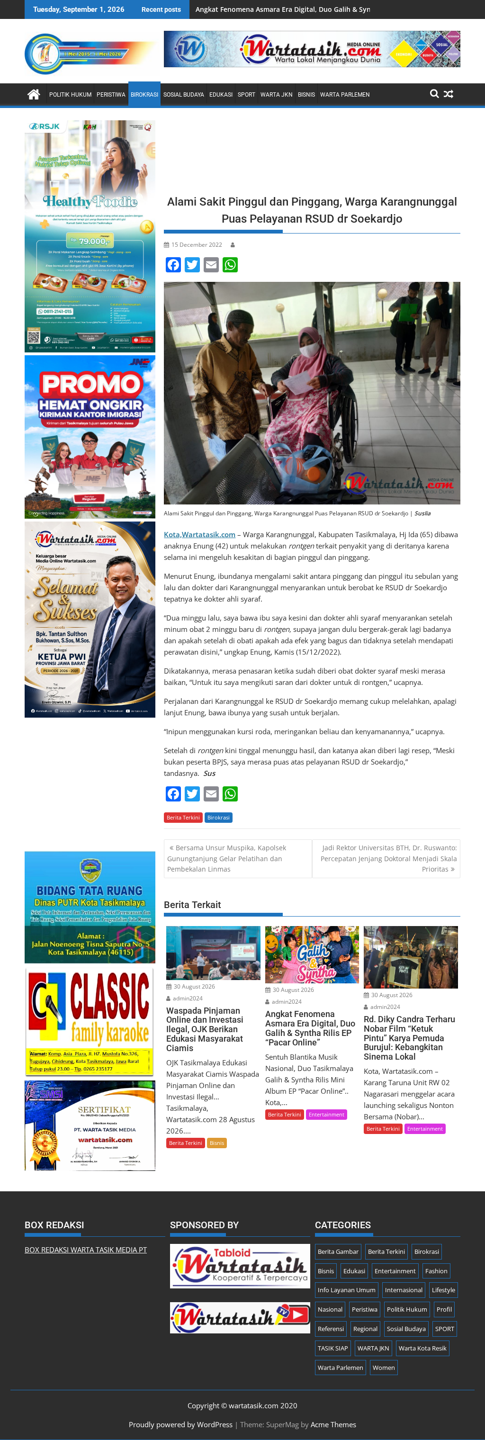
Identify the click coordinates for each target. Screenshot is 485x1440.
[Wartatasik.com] (33, 93)
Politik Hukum (70, 94)
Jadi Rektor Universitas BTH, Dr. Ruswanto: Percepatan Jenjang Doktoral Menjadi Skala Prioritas (389, 858)
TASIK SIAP (333, 1348)
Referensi (331, 1328)
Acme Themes (333, 1424)
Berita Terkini (183, 817)
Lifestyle (443, 1290)
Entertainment (326, 1114)
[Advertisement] (312, 154)
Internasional (403, 1290)
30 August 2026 (193, 986)
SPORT (246, 94)
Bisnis (306, 94)
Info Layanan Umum (347, 1290)
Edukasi (221, 94)
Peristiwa (111, 94)
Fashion (436, 1271)
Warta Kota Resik (423, 1348)
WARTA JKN (276, 94)
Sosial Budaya (183, 94)
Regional (365, 1328)
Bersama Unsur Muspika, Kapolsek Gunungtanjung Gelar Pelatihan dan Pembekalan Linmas (226, 858)
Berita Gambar (338, 1251)
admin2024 (187, 998)
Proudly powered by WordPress (181, 1424)
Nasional (330, 1309)
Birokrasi (144, 94)
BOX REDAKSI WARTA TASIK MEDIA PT (86, 1249)
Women (384, 1367)
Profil (444, 1309)
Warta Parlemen (345, 94)
